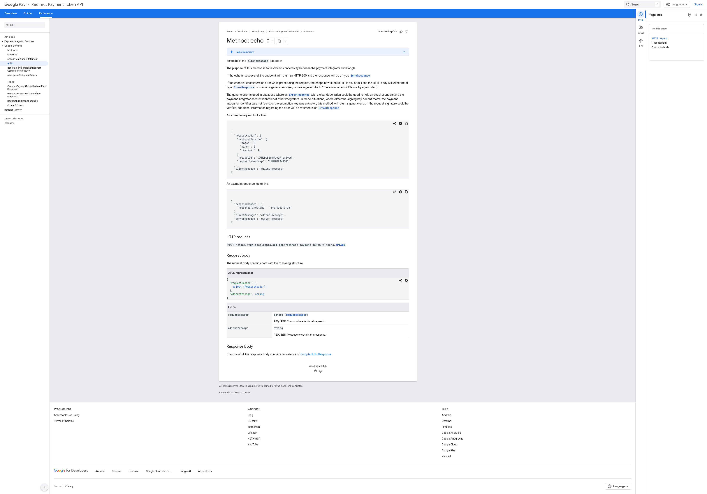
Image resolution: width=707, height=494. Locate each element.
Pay (22, 4)
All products (205, 471)
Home (230, 31)
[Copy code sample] (406, 123)
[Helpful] (401, 31)
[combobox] (642, 4)
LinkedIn (252, 432)
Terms (57, 486)
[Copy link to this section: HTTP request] (253, 237)
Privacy (69, 486)
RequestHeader (254, 286)
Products (242, 31)
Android (446, 415)
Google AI (185, 471)
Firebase (447, 426)
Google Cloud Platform (159, 471)
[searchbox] (24, 25)
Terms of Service (64, 420)
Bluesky (252, 420)
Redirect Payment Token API (57, 4)
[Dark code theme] (400, 123)
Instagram (254, 426)
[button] (24, 41)
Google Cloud (449, 444)
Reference (46, 13)
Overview (10, 13)
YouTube (253, 444)
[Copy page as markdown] (279, 41)
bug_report (689, 15)
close (701, 15)
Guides (28, 13)
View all (446, 456)
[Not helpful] (406, 31)
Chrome (446, 420)
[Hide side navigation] (44, 487)
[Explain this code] (395, 123)
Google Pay (258, 31)
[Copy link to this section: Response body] (256, 347)
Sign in (698, 4)
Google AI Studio (451, 432)
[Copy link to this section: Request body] (254, 256)
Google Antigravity (452, 438)
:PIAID (340, 245)
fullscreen (695, 15)
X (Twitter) (254, 438)
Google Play (448, 450)
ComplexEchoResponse (315, 354)
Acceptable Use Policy (67, 415)
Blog (250, 415)
